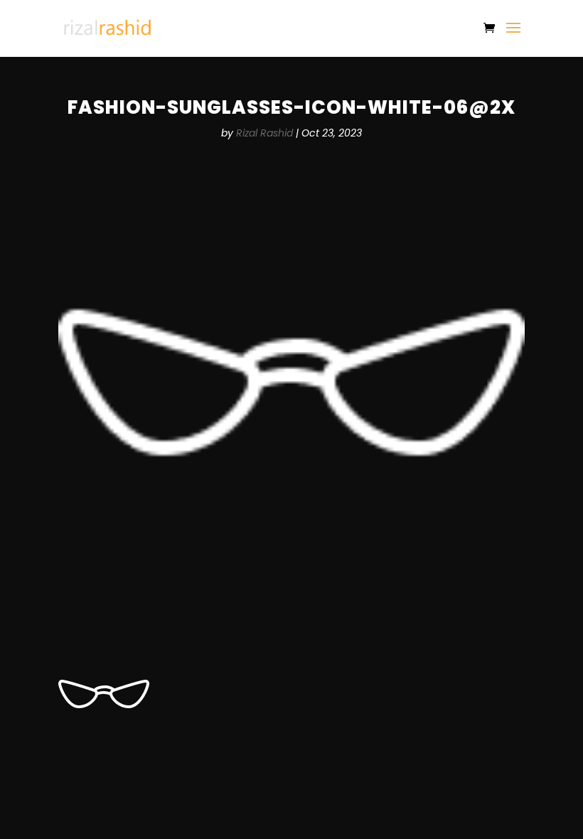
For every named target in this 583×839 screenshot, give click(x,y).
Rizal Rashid (264, 133)
